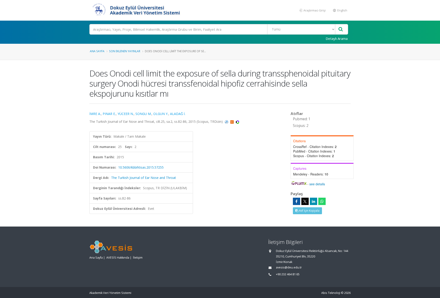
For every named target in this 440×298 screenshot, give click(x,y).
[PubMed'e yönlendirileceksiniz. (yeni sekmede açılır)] (227, 121)
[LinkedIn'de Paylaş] (313, 201)
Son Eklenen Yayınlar (124, 51)
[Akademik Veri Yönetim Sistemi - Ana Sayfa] (99, 10)
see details (317, 184)
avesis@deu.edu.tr (289, 267)
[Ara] (341, 29)
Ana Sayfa (97, 51)
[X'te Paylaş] (305, 201)
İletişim (138, 258)
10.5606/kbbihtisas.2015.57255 (141, 167)
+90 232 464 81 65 (288, 274)
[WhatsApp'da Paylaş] (322, 201)
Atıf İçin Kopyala (308, 211)
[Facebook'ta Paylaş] (296, 201)
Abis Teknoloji (330, 293)
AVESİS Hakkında (117, 258)
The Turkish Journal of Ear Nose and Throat (143, 177)
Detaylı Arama (337, 38)
